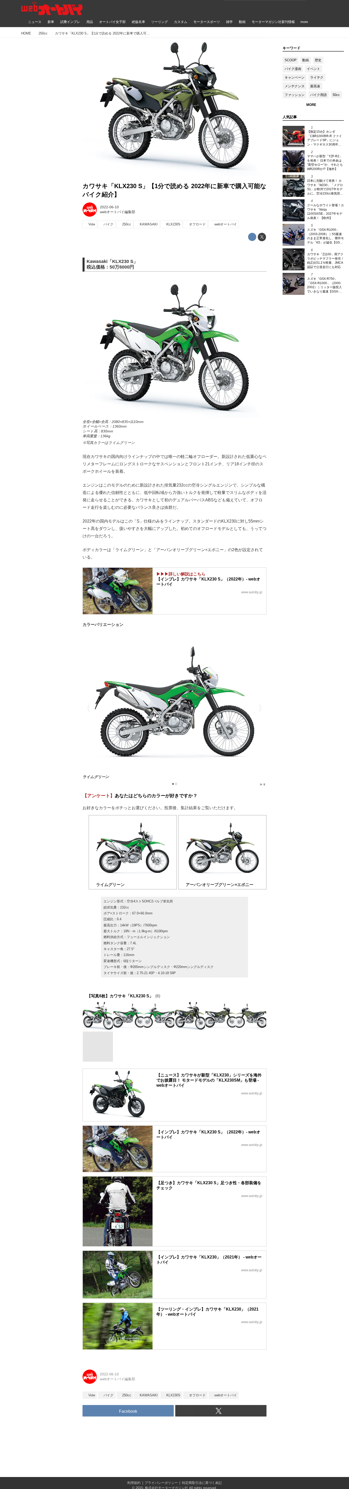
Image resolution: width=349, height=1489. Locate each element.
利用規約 (134, 1483)
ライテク (316, 77)
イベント (313, 69)
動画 (305, 60)
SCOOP (291, 60)
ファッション (295, 95)
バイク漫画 (293, 69)
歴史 (318, 60)
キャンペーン (295, 77)
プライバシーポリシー (161, 1483)
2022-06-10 (109, 207)
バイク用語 (318, 95)
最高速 (315, 86)
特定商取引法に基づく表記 (202, 1483)
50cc (336, 95)
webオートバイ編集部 (117, 212)
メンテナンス (295, 86)
